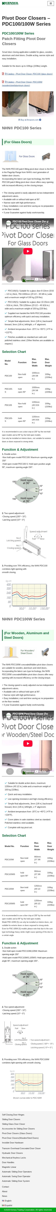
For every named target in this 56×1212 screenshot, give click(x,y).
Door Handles (8, 1162)
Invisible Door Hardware (12, 1142)
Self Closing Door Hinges (13, 1115)
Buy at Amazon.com (29, 120)
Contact (5, 1187)
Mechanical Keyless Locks (14, 1158)
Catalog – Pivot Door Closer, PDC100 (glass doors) (30, 74)
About (4, 1191)
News (4, 1196)
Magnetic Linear (9, 1167)
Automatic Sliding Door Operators (17, 1171)
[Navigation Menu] (51, 3)
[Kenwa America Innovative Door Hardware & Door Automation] (10, 3)
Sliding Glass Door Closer (13, 1124)
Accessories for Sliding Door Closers (18, 1128)
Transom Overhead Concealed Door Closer (21, 1148)
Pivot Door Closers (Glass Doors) (17, 1133)
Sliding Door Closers (11, 1119)
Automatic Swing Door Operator (16, 1176)
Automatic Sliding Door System (16, 1181)
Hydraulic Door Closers (12, 1153)
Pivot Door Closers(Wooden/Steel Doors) (20, 1138)
